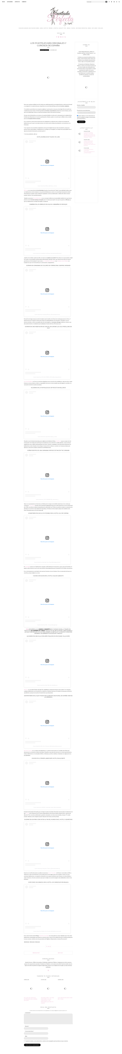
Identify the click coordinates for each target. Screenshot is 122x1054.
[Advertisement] (86, 179)
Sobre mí (24, 1)
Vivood (27, 813)
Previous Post (36, 952)
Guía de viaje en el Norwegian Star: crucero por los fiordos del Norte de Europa (89, 143)
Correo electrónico (29, 1031)
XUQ (27, 629)
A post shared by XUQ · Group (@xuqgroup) (47, 624)
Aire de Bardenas (37, 198)
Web (26, 1036)
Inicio (3, 1)
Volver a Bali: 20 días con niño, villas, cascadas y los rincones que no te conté (47, 1000)
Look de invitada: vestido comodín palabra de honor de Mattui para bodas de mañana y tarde (89, 135)
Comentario (28, 1012)
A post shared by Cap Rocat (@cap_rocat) (47, 436)
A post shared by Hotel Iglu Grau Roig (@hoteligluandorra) (47, 562)
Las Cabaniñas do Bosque (49, 261)
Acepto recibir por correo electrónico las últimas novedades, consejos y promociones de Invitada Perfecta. (86, 117)
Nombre (27, 1026)
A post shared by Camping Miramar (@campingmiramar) (47, 314)
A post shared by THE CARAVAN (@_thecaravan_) (47, 499)
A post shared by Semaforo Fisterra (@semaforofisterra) (47, 868)
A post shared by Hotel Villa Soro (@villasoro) (47, 685)
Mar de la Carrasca (28, 750)
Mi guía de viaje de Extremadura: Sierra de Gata (30, 999)
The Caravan (32, 505)
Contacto (17, 1)
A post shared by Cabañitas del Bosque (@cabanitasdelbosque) (47, 253)
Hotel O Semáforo (52, 872)
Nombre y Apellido (81, 105)
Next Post (60, 952)
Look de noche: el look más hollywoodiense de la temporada (89, 151)
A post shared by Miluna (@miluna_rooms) (47, 185)
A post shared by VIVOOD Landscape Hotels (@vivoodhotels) (47, 807)
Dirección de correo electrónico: (83, 110)
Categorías (10, 1)
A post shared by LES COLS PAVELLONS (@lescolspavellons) (47, 377)
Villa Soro (26, 689)
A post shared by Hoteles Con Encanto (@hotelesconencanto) (47, 931)
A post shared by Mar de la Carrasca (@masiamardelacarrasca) (47, 746)
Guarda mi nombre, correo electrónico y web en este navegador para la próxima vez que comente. (46, 1041)
